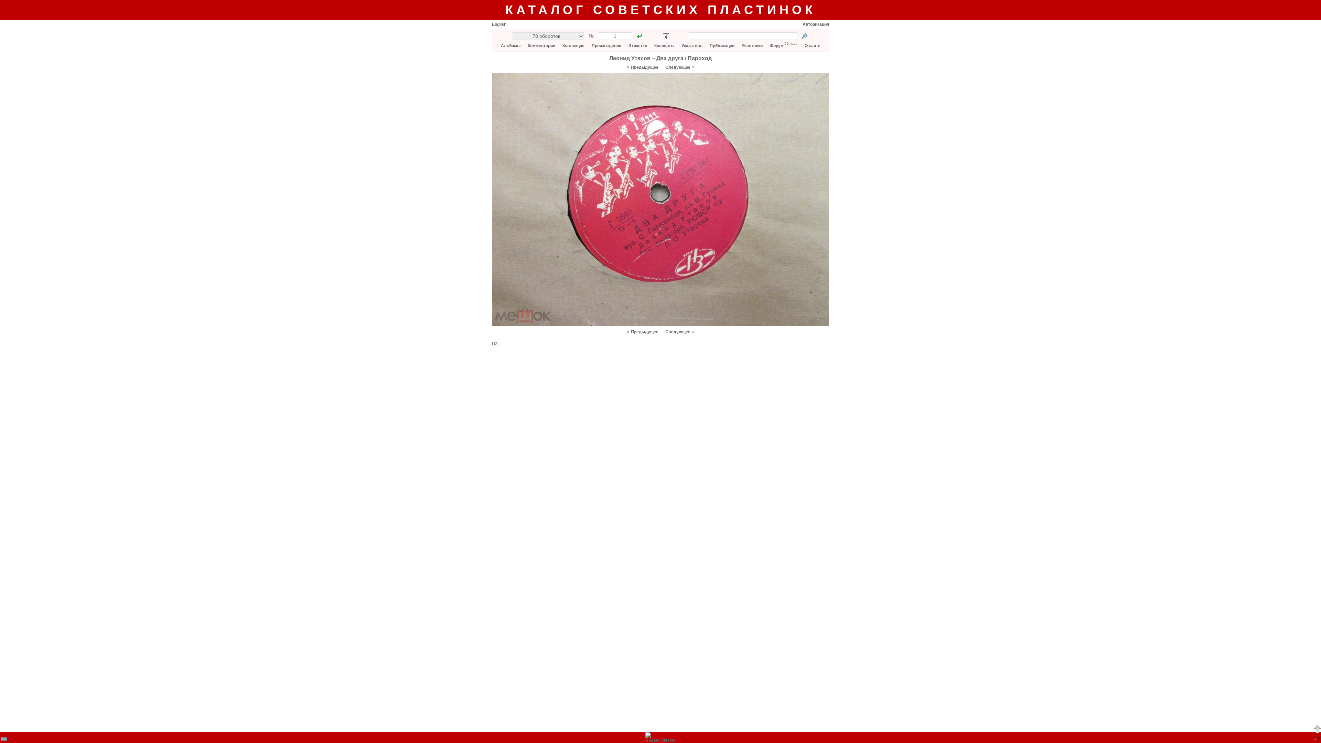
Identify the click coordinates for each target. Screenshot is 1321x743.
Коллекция (573, 45)
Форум (777, 45)
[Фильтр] (666, 36)
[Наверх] (1317, 728)
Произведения (606, 45)
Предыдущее (644, 67)
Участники (752, 45)
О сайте (812, 45)
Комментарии (541, 45)
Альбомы (510, 45)
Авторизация (816, 24)
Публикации (722, 45)
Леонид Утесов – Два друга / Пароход (660, 58)
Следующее (677, 67)
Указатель (691, 45)
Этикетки (638, 45)
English (499, 24)
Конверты (664, 45)
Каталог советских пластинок (660, 10)
